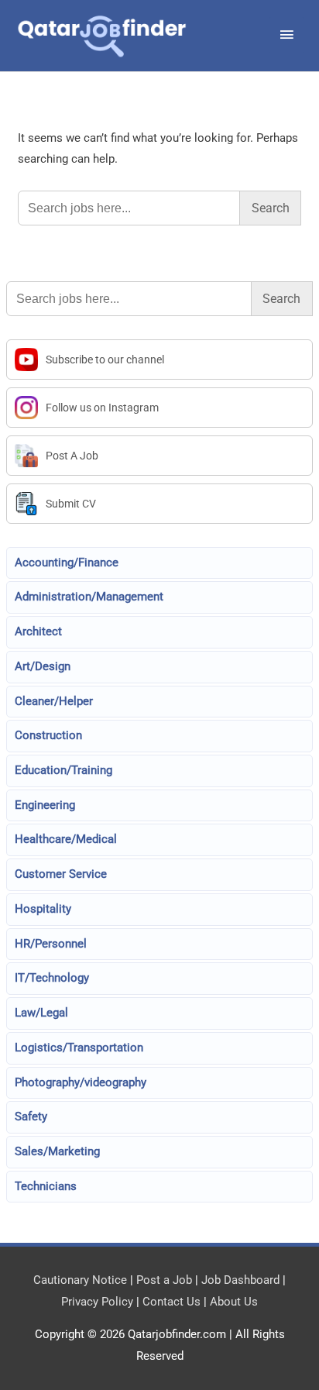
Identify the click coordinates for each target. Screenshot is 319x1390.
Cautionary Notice (80, 1280)
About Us (234, 1302)
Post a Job (164, 1280)
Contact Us (171, 1302)
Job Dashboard (240, 1280)
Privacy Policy (97, 1302)
